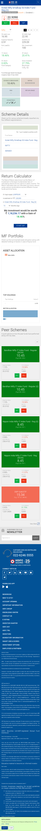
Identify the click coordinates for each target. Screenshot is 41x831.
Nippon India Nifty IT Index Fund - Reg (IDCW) (20, 456)
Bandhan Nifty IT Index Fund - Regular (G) (20, 386)
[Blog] (20, 573)
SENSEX (8, 151)
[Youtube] (26, 573)
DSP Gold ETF (21, 492)
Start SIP (20, 226)
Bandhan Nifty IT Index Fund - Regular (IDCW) (20, 351)
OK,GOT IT (4, 827)
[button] (6, 30)
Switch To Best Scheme (9, 12)
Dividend (29, 13)
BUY (17, 375)
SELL (23, 375)
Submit (35, 538)
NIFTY (7, 145)
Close (11, 827)
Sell (15, 23)
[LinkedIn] (15, 573)
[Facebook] (4, 573)
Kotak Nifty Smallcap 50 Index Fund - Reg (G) (22, 140)
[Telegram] (4, 577)
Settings (7, 823)
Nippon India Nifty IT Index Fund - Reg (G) (20, 421)
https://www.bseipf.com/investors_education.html (11, 779)
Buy (5, 23)
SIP (23, 23)
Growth (21, 13)
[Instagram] (31, 573)
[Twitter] (10, 573)
